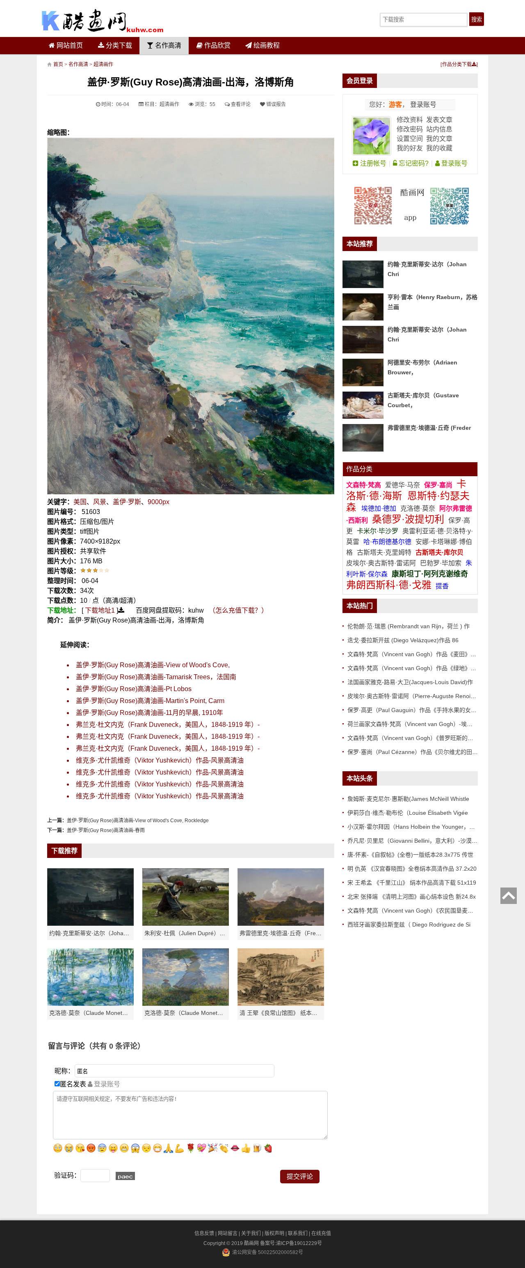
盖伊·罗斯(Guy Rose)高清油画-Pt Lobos (134, 688)
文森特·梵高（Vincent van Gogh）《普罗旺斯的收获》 (416, 738)
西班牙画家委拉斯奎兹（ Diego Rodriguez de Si (408, 924)
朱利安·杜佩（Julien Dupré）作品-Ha (192, 933)
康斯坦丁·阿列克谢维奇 (430, 574)
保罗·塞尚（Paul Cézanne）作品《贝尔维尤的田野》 (415, 752)
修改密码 (410, 129)
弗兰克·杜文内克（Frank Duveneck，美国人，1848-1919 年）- (168, 724)
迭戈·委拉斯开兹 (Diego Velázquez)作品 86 (403, 640)
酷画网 (252, 1243)
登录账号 (422, 104)
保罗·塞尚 (439, 485)
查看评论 (240, 104)
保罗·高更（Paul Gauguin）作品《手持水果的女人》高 (417, 710)
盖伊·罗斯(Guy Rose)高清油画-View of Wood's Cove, (153, 665)
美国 (80, 501)
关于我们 (251, 1233)
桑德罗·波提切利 (408, 519)
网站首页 (69, 45)
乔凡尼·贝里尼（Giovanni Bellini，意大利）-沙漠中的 (415, 840)
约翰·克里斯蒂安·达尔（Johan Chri (94, 933)
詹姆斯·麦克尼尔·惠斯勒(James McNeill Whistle (408, 798)
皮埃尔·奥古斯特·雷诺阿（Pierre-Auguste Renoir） (412, 696)
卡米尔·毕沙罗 (378, 531)
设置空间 (410, 138)
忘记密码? (413, 163)
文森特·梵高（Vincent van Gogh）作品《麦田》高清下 (417, 654)
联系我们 (298, 1233)
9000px (158, 501)
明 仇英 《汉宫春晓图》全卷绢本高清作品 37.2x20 (412, 868)
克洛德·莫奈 (417, 508)
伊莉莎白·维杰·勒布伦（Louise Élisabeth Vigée (407, 812)
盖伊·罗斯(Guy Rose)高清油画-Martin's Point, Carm (150, 700)
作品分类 (359, 469)
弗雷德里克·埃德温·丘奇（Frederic (284, 933)
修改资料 (410, 119)
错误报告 (275, 104)
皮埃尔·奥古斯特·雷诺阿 (381, 563)
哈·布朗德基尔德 (388, 541)
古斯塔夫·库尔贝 (439, 552)
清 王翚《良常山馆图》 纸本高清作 (284, 1013)
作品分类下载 (457, 64)
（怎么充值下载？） (238, 610)
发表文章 (439, 119)
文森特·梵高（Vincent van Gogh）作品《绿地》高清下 (417, 668)
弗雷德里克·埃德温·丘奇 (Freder (429, 427)
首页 (58, 64)
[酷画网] (102, 20)
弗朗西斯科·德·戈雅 (388, 584)
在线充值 (321, 1233)
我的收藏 (439, 148)
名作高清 (167, 45)
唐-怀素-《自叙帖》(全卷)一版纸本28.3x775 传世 (410, 854)
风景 (99, 501)
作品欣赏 (217, 45)
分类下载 (118, 45)
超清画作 (103, 64)
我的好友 (410, 148)
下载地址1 (100, 610)
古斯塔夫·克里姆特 (384, 552)
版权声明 (274, 1233)
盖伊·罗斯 (127, 501)
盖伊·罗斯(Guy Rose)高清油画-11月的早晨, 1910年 (149, 712)
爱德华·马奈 (403, 485)
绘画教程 (266, 45)
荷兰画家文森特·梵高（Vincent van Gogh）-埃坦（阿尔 (418, 724)
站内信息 (439, 129)
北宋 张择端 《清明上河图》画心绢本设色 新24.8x (411, 896)
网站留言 (227, 1233)
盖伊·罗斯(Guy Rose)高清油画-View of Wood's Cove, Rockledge (138, 820)
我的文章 (439, 138)
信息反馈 (204, 1233)
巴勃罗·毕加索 (440, 563)
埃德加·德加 (379, 508)
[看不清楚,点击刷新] (125, 1176)
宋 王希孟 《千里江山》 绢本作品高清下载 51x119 (411, 882)
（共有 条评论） (115, 1046)
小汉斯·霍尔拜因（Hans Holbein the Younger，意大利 (416, 826)
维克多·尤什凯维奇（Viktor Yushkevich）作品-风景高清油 (160, 760)
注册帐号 (372, 163)
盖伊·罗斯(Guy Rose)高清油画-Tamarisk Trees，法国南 (156, 676)
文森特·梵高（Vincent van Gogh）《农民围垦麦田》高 (416, 910)
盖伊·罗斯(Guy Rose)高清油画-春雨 (106, 830)
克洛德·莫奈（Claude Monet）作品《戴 (195, 1013)
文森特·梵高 (364, 485)
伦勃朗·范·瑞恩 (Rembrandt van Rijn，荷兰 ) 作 (408, 626)
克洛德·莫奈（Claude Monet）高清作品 (100, 1013)
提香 (442, 586)
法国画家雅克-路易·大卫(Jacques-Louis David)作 (410, 682)
